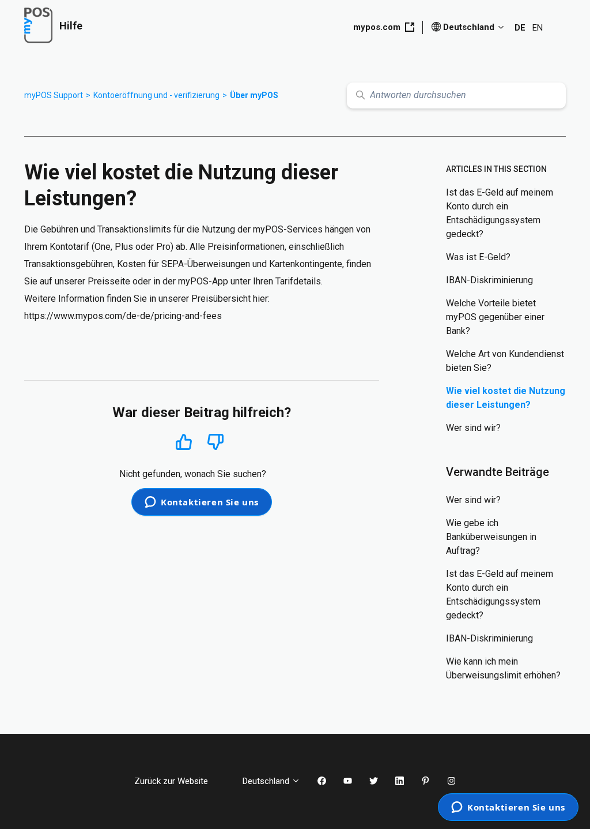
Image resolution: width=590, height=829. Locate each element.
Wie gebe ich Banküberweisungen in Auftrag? (491, 536)
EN (537, 27)
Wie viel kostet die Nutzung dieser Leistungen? (505, 397)
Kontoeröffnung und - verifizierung (156, 95)
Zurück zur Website (179, 781)
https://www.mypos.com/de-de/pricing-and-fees (123, 315)
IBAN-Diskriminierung (489, 280)
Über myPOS (254, 95)
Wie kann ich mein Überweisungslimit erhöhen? (503, 668)
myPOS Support (53, 95)
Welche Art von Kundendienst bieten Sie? (505, 360)
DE (520, 27)
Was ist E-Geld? (478, 257)
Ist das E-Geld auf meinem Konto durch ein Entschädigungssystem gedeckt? (499, 213)
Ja (183, 441)
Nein (215, 442)
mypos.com (376, 27)
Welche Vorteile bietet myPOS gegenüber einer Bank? (495, 317)
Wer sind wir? (473, 427)
